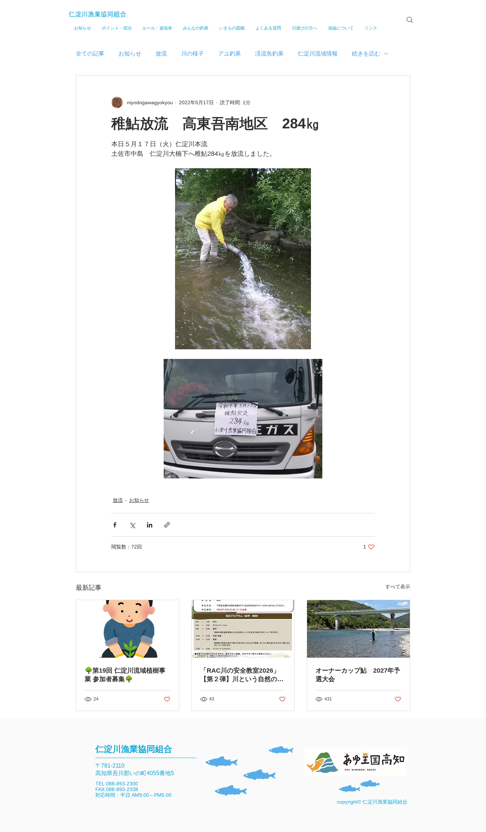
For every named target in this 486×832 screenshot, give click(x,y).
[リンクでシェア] (167, 524)
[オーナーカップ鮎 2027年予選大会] (358, 629)
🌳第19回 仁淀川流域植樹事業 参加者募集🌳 (125, 675)
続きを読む (366, 54)
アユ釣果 (229, 54)
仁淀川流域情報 (318, 54)
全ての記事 (90, 54)
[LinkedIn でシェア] (149, 524)
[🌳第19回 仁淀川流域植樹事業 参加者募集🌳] (127, 629)
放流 (161, 54)
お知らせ (129, 54)
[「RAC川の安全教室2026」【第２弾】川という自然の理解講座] (243, 629)
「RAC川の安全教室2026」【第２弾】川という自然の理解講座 (242, 675)
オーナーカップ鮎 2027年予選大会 (358, 675)
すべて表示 (397, 586)
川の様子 (192, 54)
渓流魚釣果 (269, 54)
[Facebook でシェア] (114, 524)
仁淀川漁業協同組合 (97, 14)
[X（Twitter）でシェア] (132, 524)
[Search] (409, 19)
